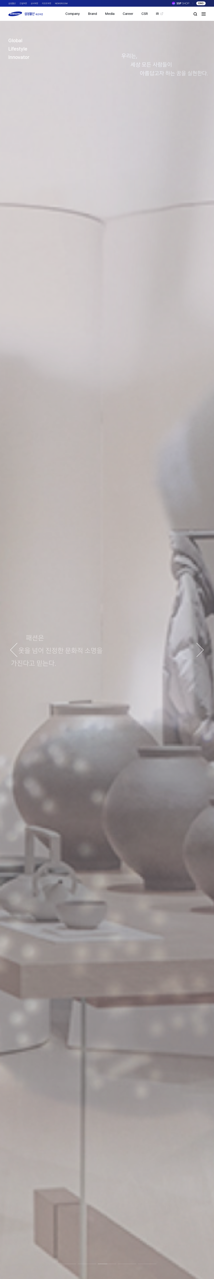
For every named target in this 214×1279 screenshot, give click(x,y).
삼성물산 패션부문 (25, 14)
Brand (92, 14)
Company (72, 14)
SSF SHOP (180, 3)
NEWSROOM (61, 3)
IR (157, 14)
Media (110, 14)
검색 (195, 14)
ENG (201, 3)
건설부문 (23, 3)
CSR (144, 14)
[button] (14, 650)
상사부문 (34, 3)
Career (128, 14)
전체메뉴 (203, 14)
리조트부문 (46, 3)
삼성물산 (12, 3)
